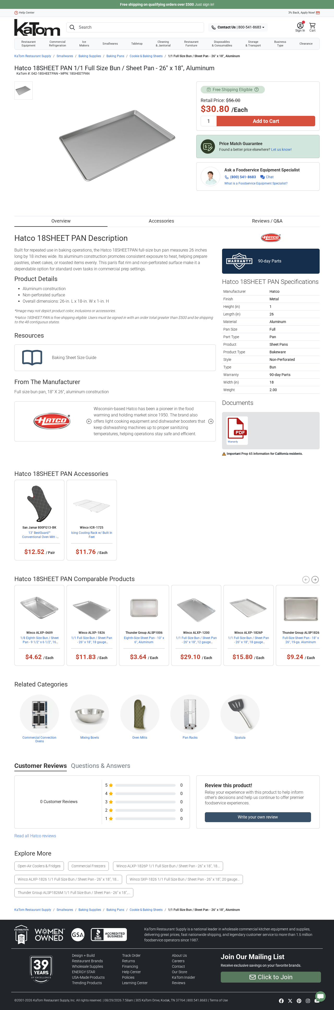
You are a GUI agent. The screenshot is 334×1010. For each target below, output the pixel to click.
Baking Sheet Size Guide (74, 357)
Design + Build (83, 955)
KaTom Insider (183, 977)
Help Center (26, 12)
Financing (130, 966)
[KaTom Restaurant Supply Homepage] (37, 27)
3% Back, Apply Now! (301, 12)
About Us (179, 955)
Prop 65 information (255, 454)
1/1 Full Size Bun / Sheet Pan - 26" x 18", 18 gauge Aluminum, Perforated (248, 642)
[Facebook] (281, 1000)
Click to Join (275, 977)
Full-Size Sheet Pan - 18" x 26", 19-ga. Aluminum (301, 640)
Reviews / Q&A (267, 221)
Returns (128, 961)
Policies (128, 977)
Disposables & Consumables (222, 43)
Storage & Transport (253, 43)
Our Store (179, 972)
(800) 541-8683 (243, 177)
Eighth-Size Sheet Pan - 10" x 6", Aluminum (144, 640)
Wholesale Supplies (87, 966)
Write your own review (258, 817)
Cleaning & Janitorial (163, 43)
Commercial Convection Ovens (39, 739)
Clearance (306, 43)
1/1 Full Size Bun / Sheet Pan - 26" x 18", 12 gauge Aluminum (196, 642)
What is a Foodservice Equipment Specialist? (256, 183)
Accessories (161, 221)
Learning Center (135, 983)
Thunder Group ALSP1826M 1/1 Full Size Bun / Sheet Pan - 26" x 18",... (74, 893)
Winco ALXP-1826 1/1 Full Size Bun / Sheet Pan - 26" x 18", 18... (68, 879)
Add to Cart (266, 121)
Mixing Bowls (89, 737)
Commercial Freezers (88, 866)
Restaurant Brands (87, 961)
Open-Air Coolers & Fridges (39, 866)
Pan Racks (190, 737)
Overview (61, 221)
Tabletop (136, 43)
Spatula (240, 737)
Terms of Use (219, 1000)
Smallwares (110, 43)
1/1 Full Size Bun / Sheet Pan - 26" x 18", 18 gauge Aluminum (91, 642)
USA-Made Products (88, 977)
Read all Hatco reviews (35, 835)
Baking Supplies (90, 56)
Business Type (280, 43)
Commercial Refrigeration (57, 43)
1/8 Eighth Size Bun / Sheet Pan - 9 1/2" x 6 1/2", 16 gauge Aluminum (39, 642)
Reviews (178, 983)
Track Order (131, 955)
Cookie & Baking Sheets (146, 56)
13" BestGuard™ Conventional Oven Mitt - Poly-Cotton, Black (39, 537)
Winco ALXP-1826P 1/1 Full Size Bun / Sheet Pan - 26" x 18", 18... (168, 866)
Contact (178, 966)
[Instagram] (308, 1000)
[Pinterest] (299, 1000)
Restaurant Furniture (191, 43)
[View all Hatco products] (271, 237)
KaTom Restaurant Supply (32, 56)
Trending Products (87, 983)
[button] (300, 27)
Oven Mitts (139, 737)
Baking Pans (115, 56)
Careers (178, 961)
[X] (290, 1000)
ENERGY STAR (83, 972)
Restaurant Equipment (28, 43)
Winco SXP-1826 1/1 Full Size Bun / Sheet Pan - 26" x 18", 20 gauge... (185, 879)
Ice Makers (84, 43)
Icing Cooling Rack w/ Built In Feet (91, 535)
